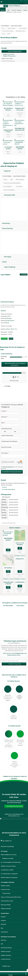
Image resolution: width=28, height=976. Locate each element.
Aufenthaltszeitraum (6, 428)
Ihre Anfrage (4, 453)
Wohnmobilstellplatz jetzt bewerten (15, 364)
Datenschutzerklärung (8, 467)
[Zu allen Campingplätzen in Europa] (14, 825)
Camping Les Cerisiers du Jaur (20, 109)
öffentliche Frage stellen (14, 664)
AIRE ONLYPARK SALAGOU (20, 148)
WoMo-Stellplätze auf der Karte (8, 854)
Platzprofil (7, 171)
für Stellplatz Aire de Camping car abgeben (7, 698)
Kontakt (11, 338)
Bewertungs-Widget (6, 904)
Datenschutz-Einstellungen (7, 846)
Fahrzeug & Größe (9, 195)
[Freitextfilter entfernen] (21, 2)
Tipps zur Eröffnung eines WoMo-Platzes (11, 897)
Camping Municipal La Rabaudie (8, 583)
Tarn (16, 329)
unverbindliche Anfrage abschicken (12, 472)
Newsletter (3, 924)
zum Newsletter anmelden (7, 870)
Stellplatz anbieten (5, 885)
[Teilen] (22, 974)
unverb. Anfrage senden (15, 51)
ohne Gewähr (9, 605)
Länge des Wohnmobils (7, 435)
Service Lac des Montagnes (20, 543)
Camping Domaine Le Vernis (8, 130)
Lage (8, 10)
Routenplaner (24, 274)
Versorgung (7, 257)
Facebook (3, 916)
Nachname (4, 417)
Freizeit (4, 262)
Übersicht (3, 10)
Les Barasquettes (19, 582)
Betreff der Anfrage (6, 447)
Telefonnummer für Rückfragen (9, 441)
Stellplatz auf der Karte (8, 54)
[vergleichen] (2, 16)
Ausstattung (6, 223)
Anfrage (25, 10)
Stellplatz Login (6, 966)
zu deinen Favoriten (5, 959)
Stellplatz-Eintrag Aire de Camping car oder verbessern (8, 743)
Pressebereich (4, 932)
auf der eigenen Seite (20, 743)
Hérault (12, 329)
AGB (2, 944)
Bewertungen (19, 10)
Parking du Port (20, 558)
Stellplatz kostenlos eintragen (8, 866)
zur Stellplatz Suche (1, 6)
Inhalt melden (20, 605)
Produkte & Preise (5, 889)
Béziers (8, 329)
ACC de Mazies (8, 567)
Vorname (3, 411)
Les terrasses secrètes (8, 148)
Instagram (3, 920)
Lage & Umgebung (9, 267)
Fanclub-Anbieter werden (7, 901)
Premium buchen (6, 893)
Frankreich (6, 322)
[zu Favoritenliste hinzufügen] (2, 13)
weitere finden (19, 697)
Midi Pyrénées (10, 320)
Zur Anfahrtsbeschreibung (8, 489)
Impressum (3, 940)
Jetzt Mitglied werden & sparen (14, 806)
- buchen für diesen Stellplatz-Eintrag (14, 764)
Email (2, 422)
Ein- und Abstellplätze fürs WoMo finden (11, 862)
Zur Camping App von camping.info (9, 873)
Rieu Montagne (8, 318)
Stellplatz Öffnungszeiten (9, 56)
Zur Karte (4, 487)
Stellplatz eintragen (5, 951)
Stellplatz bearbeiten (6, 908)
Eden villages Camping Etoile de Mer (20, 129)
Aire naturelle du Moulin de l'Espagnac (8, 109)
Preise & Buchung (7, 228)
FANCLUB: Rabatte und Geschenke (9, 877)
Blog (2, 928)
